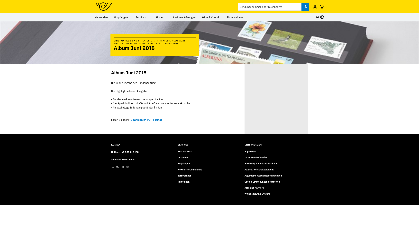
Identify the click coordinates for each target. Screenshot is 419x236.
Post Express (185, 151)
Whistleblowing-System (257, 194)
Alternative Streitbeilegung (259, 169)
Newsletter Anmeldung (190, 169)
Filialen (160, 17)
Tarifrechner (184, 175)
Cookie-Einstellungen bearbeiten (262, 181)
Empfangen (121, 17)
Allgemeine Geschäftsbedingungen (263, 175)
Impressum (250, 151)
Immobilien (184, 181)
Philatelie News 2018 (164, 44)
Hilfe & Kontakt (211, 17)
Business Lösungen (184, 17)
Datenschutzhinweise (256, 157)
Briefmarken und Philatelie (133, 41)
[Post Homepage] (104, 6)
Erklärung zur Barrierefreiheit (261, 163)
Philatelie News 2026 (171, 41)
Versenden (101, 17)
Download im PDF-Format (146, 119)
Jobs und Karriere (254, 188)
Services (141, 17)
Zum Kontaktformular (123, 159)
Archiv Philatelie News (130, 44)
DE (318, 17)
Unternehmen (235, 17)
